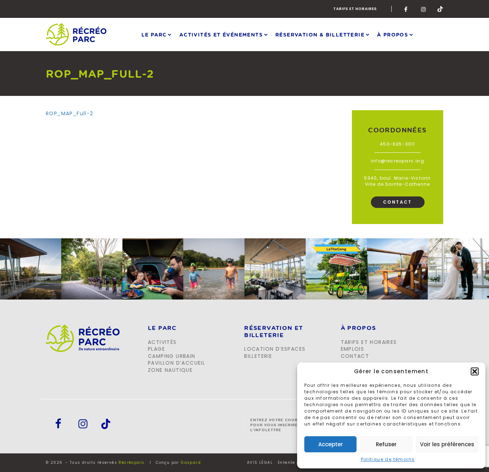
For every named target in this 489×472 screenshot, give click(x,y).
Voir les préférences (447, 444)
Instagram (424, 9)
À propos (392, 34)
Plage (156, 348)
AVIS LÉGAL (260, 463)
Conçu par (178, 462)
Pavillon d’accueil (176, 362)
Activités (162, 342)
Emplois (352, 348)
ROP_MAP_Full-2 (69, 113)
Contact (397, 202)
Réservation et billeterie (273, 332)
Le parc (154, 34)
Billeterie (258, 356)
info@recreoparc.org (397, 161)
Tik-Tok (440, 9)
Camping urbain (171, 356)
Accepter (330, 444)
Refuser (386, 444)
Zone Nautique (170, 370)
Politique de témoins (388, 459)
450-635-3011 (397, 144)
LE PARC (162, 328)
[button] (474, 371)
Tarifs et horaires (355, 8)
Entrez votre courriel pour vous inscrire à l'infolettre (278, 424)
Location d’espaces (274, 348)
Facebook (407, 9)
